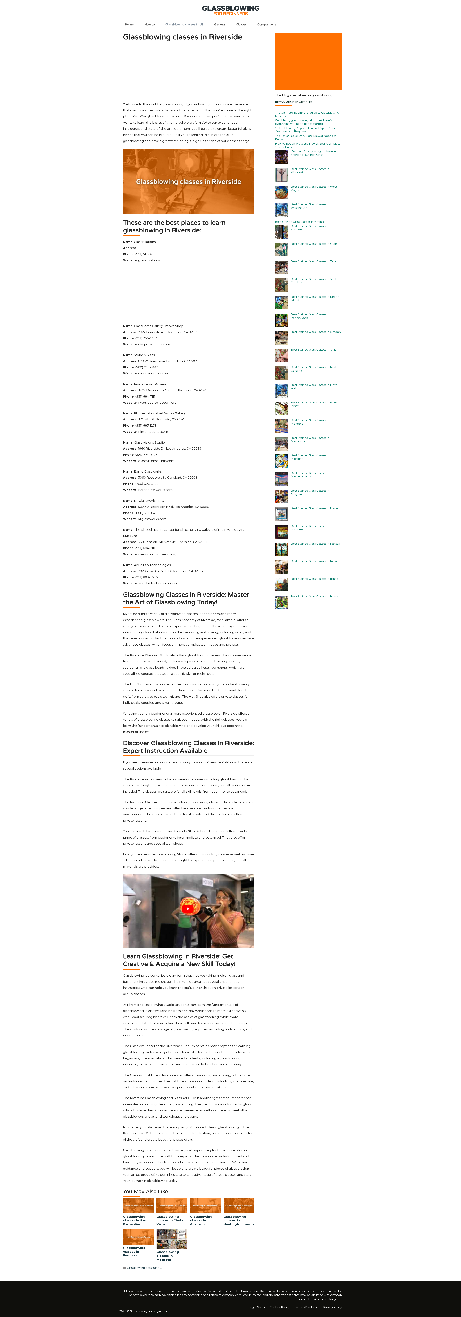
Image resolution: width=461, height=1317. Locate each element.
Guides (241, 24)
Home (129, 24)
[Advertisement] (188, 74)
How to (149, 24)
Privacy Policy (332, 1307)
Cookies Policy (279, 1307)
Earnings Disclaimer (306, 1307)
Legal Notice (257, 1307)
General (220, 24)
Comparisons (266, 24)
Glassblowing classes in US (184, 24)
